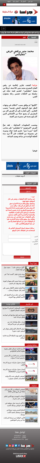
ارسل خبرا (16, 1)
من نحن (30, 1)
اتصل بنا (23, 1)
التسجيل (28, 188)
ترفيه (8, 1)
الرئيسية (33, 37)
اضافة (22, 257)
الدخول (28, 191)
